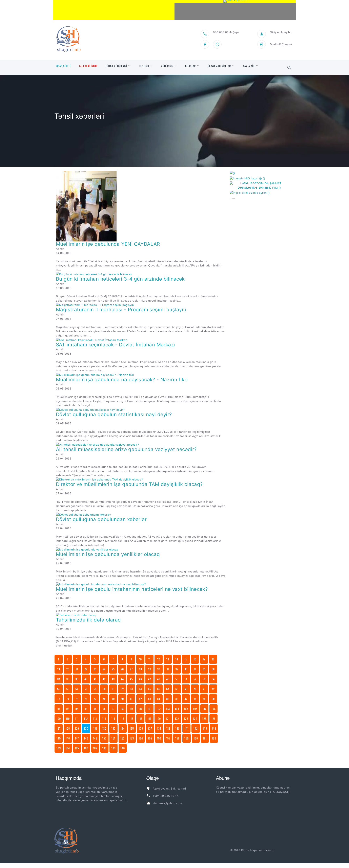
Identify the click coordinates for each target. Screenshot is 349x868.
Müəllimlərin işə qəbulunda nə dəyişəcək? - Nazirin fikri (122, 379)
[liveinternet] (286, 850)
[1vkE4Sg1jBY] (235, 1)
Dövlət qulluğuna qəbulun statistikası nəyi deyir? (114, 414)
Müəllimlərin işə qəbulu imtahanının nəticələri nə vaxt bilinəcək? (132, 589)
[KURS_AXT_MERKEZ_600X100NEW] (113, 10)
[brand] (66, 840)
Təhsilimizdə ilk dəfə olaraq (88, 620)
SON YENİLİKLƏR (88, 66)
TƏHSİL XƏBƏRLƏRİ (116, 66)
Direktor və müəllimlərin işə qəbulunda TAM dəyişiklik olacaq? (129, 484)
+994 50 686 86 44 (165, 795)
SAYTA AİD (249, 66)
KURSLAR (190, 66)
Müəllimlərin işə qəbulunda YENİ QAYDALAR (108, 244)
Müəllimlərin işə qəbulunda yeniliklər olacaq (108, 554)
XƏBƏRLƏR (167, 66)
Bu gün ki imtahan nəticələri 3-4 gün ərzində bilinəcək (120, 279)
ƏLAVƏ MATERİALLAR (219, 66)
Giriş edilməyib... (281, 32)
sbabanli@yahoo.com (167, 803)
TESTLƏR (144, 66)
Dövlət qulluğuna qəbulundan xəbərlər (101, 519)
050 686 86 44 (223, 32)
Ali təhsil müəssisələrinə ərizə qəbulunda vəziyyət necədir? (126, 449)
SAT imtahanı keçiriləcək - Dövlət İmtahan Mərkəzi (115, 345)
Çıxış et (287, 44)
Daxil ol (275, 44)
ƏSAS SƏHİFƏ (63, 66)
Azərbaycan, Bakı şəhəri (169, 788)
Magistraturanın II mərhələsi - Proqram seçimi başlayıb (121, 309)
